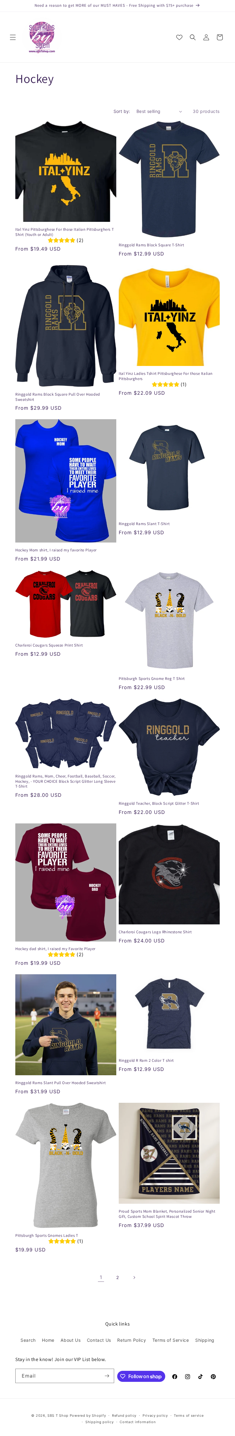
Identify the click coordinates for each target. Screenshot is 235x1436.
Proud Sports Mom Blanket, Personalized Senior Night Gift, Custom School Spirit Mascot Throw (167, 1214)
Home (48, 1340)
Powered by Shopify (88, 1415)
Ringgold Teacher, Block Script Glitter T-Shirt (159, 803)
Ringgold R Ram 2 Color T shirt (146, 1060)
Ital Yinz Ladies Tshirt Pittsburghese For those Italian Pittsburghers (166, 376)
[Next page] (134, 1277)
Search (28, 1340)
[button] (13, 37)
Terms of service (188, 1415)
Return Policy (131, 1340)
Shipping (204, 1340)
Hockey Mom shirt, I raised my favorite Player (56, 550)
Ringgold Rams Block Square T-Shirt (151, 245)
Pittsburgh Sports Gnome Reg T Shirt (152, 678)
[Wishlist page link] (179, 37)
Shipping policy (99, 1422)
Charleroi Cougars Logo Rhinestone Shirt (155, 932)
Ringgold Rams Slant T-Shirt (144, 523)
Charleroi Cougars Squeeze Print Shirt (49, 645)
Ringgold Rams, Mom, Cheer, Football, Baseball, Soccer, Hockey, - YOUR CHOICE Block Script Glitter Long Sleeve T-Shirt (65, 781)
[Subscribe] (107, 1376)
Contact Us (99, 1340)
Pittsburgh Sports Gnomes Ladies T (46, 1235)
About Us (70, 1340)
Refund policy (124, 1415)
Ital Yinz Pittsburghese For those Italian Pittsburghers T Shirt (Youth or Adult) (64, 232)
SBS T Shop (58, 1415)
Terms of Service (170, 1340)
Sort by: (122, 111)
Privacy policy (155, 1415)
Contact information (137, 1422)
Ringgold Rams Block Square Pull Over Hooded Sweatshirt (57, 397)
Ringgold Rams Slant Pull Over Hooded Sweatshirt (60, 1082)
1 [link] (101, 1277)
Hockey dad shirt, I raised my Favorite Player (55, 948)
